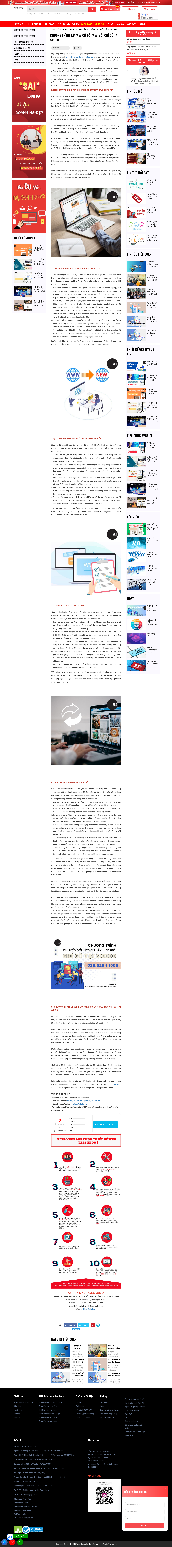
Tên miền (90, 14)
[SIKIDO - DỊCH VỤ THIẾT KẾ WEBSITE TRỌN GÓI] (136, 362)
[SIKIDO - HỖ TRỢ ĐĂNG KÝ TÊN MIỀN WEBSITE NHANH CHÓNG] (136, 525)
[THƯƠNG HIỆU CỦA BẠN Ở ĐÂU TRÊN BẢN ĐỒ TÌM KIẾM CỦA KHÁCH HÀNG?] (136, 113)
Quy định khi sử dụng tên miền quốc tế (151, 582)
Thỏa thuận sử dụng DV (23, 1518)
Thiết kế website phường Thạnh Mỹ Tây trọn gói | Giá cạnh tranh (152, 278)
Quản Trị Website (107, 1417)
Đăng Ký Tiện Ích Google (23, 1402)
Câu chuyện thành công (85, 1414)
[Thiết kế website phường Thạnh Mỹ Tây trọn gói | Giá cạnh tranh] (136, 276)
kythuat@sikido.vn (91, 1101)
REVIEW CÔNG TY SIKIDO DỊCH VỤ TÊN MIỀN (152, 554)
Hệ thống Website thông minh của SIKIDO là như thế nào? (152, 238)
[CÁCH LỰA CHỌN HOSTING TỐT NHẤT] (136, 662)
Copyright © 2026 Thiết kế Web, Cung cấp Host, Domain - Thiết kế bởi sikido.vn (86, 1544)
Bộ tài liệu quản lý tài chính (135, 1407)
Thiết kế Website (33, 24)
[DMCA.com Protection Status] (18, 1530)
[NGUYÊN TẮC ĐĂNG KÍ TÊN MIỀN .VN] (136, 539)
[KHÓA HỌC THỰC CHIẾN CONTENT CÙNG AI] (136, 127)
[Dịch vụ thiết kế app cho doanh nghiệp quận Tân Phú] (136, 303)
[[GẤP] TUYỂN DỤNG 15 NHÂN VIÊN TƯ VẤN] (136, 208)
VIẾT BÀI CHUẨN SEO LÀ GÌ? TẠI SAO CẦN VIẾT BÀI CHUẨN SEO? (152, 183)
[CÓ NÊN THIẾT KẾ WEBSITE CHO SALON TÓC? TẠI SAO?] (23, 301)
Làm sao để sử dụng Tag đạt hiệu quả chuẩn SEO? (152, 196)
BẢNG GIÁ (119, 24)
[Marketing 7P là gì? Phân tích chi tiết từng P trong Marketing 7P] (136, 620)
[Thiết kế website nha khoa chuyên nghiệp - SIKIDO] (136, 376)
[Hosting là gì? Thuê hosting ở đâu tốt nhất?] (136, 648)
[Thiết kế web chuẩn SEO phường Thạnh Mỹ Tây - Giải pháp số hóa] (136, 262)
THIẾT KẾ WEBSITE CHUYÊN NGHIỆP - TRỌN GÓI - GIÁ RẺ (39, 289)
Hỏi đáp (142, 24)
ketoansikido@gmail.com (41, 1486)
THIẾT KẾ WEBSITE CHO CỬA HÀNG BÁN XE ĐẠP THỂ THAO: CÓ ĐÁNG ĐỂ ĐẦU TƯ (39, 277)
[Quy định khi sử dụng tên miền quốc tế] (136, 580)
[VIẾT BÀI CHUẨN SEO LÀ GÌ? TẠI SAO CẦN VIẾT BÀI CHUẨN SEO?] (136, 181)
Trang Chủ (18, 24)
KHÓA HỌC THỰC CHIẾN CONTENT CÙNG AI (152, 128)
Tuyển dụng (18, 1410)
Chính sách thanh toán (23, 1499)
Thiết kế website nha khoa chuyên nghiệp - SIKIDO (152, 377)
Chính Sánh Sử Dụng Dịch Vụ (25, 1507)
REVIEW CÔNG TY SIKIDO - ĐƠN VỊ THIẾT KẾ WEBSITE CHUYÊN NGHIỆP (152, 292)
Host (130, 598)
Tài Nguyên (69, 14)
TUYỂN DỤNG (79, 14)
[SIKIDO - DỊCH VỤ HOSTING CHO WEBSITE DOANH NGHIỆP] (136, 606)
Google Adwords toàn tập (135, 1399)
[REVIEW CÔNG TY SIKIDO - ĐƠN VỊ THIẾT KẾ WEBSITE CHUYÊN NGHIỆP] (136, 290)
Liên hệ (17, 1417)
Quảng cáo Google (132, 1410)
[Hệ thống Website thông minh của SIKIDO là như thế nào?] (136, 236)
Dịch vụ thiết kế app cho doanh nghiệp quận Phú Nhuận (114, 1377)
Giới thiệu (17, 1406)
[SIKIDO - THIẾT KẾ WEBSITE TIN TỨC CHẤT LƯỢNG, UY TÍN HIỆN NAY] (23, 260)
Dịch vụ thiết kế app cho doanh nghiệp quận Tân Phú (114, 1363)
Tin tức (48, 14)
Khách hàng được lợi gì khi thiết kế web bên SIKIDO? (152, 223)
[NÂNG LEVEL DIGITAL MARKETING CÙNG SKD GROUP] (136, 99)
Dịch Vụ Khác (57, 14)
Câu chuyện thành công (92, 24)
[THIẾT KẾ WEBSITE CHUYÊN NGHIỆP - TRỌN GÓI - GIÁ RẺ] (23, 287)
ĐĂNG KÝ (145, 1525)
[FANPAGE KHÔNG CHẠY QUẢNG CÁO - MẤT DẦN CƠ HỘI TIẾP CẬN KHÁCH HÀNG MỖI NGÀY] (136, 140)
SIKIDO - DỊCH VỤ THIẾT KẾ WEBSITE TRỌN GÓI (152, 363)
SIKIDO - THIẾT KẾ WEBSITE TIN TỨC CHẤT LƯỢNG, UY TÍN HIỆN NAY (39, 262)
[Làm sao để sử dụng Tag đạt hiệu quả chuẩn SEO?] (136, 194)
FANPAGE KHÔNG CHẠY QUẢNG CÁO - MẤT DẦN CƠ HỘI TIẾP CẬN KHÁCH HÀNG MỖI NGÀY (152, 144)
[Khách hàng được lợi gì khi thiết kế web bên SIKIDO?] (136, 222)
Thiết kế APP (49, 24)
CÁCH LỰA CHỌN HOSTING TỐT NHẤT (152, 662)
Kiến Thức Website (139, 435)
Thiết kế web (31, 14)
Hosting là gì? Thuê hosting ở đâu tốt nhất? (152, 649)
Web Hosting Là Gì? (151, 634)
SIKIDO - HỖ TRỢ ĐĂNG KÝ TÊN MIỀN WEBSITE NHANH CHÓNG (152, 528)
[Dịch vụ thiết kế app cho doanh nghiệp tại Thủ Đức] (136, 317)
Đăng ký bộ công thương (109, 1410)
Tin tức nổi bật (138, 172)
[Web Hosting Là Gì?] (136, 634)
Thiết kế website (25, 238)
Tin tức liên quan (139, 254)
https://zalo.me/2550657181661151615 (49, 1477)
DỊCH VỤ (40, 14)
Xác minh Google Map (108, 1414)
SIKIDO (117, 1084)
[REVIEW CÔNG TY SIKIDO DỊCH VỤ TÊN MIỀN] (136, 553)
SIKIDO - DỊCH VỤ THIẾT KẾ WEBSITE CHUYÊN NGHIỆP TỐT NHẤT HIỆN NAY (39, 250)
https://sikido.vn (80, 1104)
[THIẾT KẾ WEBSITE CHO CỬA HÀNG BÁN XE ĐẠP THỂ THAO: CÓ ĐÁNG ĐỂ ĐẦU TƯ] (23, 274)
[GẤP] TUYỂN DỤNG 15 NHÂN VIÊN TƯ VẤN (151, 210)
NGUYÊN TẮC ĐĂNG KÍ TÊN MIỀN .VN (152, 540)
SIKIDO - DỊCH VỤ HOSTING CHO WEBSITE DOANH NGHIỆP (152, 609)
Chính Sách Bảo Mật (22, 1503)
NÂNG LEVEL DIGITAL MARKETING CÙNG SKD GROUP (152, 102)
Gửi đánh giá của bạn (105, 1125)
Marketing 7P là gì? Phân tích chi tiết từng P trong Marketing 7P (152, 623)
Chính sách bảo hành (22, 1510)
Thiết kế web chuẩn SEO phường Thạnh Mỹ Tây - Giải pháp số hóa (152, 265)
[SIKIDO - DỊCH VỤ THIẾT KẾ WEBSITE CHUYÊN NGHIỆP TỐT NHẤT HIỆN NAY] (23, 246)
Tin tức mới (135, 91)
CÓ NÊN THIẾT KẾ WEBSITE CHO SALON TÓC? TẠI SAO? (39, 304)
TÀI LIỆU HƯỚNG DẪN (84, 1410)
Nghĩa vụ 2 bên (20, 1514)
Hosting (61, 24)
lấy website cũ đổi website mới (79, 57)
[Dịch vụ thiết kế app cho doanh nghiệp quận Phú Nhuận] (136, 331)
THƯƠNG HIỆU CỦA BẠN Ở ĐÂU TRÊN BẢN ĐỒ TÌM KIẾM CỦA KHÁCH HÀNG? (152, 117)
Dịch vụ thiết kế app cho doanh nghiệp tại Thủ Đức (78, 1377)
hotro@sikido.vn (74, 1101)
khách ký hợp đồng (83, 1417)
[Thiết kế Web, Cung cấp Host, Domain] (18, 8)
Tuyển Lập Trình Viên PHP (135, 1403)
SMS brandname (131, 1421)
